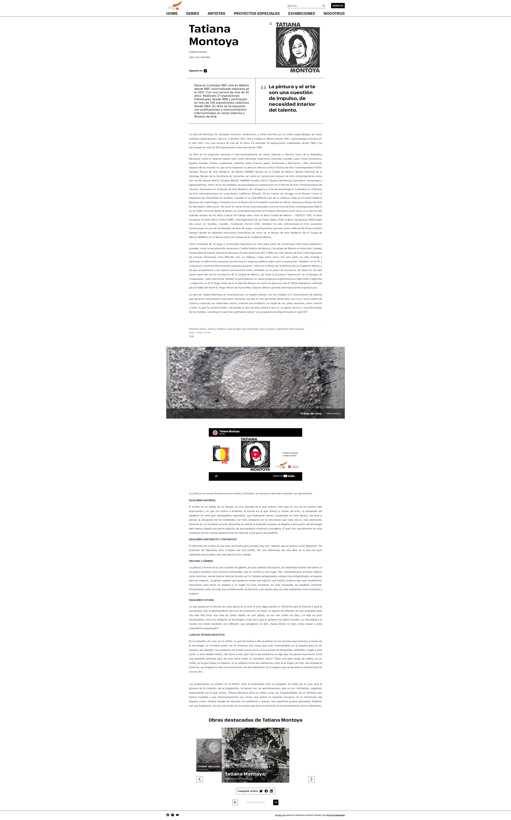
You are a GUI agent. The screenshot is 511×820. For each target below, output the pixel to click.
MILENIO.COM (280, 815)
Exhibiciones (301, 13)
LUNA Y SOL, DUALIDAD (199, 57)
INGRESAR (338, 5)
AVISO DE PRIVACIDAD (336, 815)
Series (192, 13)
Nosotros (334, 13)
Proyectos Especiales (257, 13)
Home (172, 13)
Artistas (216, 13)
